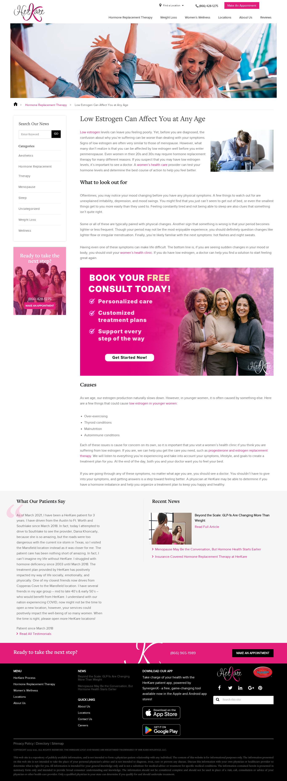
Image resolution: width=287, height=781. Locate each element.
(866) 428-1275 (208, 6)
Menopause (27, 187)
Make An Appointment (241, 5)
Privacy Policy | (24, 743)
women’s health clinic (136, 253)
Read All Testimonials (34, 634)
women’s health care (152, 165)
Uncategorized (29, 208)
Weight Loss (168, 17)
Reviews (265, 17)
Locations (224, 17)
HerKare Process (24, 677)
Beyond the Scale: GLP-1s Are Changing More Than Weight (104, 678)
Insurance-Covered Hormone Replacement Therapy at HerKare (200, 557)
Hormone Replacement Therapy (130, 17)
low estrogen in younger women (153, 403)
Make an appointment (40, 305)
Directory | (43, 743)
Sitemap (57, 743)
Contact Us (85, 719)
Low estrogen (90, 132)
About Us (245, 17)
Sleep (22, 198)
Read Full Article (207, 527)
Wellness (24, 230)
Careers (83, 725)
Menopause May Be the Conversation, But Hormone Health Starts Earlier (207, 549)
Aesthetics (25, 155)
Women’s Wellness (197, 17)
